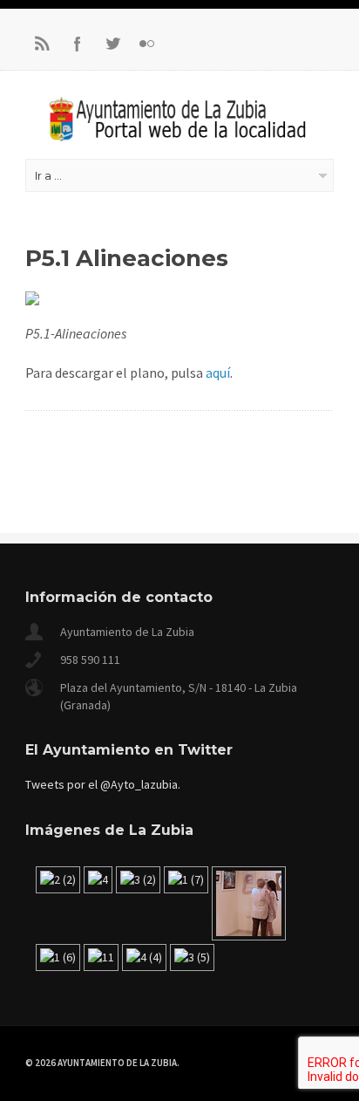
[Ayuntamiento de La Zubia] (179, 136)
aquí (218, 372)
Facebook (77, 43)
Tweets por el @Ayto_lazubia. (102, 784)
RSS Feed (42, 43)
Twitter (112, 43)
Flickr (147, 43)
